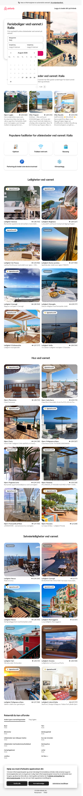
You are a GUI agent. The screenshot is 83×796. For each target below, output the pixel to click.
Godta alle (17, 783)
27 (22, 77)
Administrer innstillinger (60, 783)
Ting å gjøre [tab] (32, 719)
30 (34, 77)
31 (10, 82)
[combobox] (25, 40)
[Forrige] (37, 86)
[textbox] (16, 47)
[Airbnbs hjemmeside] (9, 8)
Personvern (38, 792)
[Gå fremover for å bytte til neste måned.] (34, 52)
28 (26, 77)
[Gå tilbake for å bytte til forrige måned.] (11, 52)
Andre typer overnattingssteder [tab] (14, 719)
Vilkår (45, 792)
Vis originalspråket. (57, 3)
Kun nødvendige (38, 783)
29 (30, 77)
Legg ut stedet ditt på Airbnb (65, 8)
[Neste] (44, 86)
